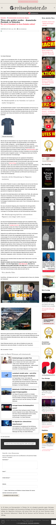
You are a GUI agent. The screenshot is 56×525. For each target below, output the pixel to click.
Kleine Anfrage (12, 163)
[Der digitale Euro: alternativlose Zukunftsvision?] (20, 426)
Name (4, 471)
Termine (19, 520)
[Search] (54, 7)
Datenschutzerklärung (28, 521)
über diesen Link (23, 263)
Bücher (23, 520)
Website (4, 484)
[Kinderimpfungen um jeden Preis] (20, 363)
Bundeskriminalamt (30, 149)
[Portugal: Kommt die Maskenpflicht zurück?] (20, 411)
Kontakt (27, 520)
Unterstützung (14, 520)
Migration (27, 17)
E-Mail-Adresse (6, 477)
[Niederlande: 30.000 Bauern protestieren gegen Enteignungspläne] (20, 395)
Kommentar (5, 459)
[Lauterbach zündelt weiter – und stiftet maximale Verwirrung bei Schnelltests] (20, 379)
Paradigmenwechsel (14, 225)
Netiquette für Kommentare (35, 520)
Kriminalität (3, 17)
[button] (2, 7)
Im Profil (8, 520)
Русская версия (45, 520)
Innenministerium (20, 17)
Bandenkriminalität (12, 17)
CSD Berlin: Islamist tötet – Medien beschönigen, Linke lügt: (48, 23)
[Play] (20, 292)
